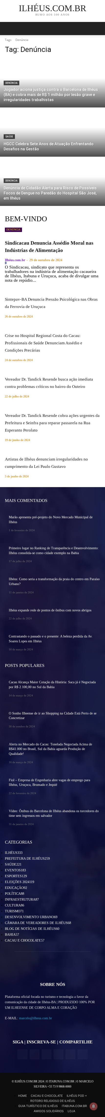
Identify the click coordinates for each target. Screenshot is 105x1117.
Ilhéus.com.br (15, 260)
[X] (46, 1054)
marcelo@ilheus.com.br (35, 1018)
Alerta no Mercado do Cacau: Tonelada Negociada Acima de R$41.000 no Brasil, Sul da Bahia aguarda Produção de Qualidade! (50, 749)
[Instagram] (34, 1054)
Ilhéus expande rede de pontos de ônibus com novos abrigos (50, 610)
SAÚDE (9, 136)
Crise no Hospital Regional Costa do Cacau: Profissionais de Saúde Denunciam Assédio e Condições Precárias (43, 343)
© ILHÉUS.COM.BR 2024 (28, 1081)
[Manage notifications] (93, 1106)
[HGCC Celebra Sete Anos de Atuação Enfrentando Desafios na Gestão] (52, 132)
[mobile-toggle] (8, 28)
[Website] (58, 1054)
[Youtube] (82, 1054)
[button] (98, 28)
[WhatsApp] (70, 1054)
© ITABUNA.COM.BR (60, 1081)
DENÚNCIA (11, 83)
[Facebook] (22, 1054)
